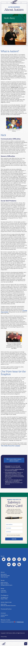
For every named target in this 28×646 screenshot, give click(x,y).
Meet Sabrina (4, 575)
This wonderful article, (10, 474)
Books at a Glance (5, 585)
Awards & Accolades (5, 577)
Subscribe (14, 540)
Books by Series (4, 583)
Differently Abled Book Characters (8, 607)
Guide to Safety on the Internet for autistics (14, 471)
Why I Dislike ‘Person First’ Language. (10, 447)
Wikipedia (7, 467)
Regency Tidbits (4, 600)
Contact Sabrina (4, 616)
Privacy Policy (4, 638)
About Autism (4, 605)
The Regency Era (4, 598)
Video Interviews (4, 578)
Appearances (4, 593)
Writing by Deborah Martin (6, 586)
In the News (3, 592)
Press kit (3, 618)
